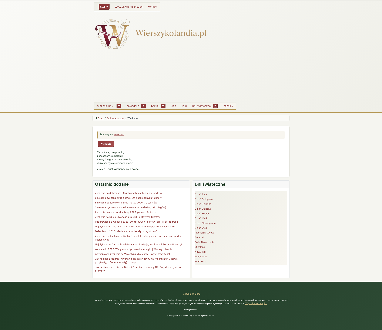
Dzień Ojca (201, 227)
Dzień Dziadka (203, 203)
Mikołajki (200, 246)
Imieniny (228, 105)
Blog (173, 105)
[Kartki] (163, 106)
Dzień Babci (201, 194)
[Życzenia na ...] (119, 106)
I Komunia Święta (204, 232)
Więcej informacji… (256, 303)
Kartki (154, 105)
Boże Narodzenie (204, 242)
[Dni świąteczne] (215, 106)
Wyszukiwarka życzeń (129, 6)
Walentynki (201, 256)
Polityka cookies (191, 293)
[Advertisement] (191, 77)
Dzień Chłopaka (204, 199)
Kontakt (152, 6)
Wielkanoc (119, 134)
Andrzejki (200, 237)
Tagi (184, 105)
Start (103, 6)
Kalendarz (133, 105)
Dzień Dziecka (203, 208)
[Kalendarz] (143, 106)
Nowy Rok (200, 251)
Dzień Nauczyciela (205, 223)
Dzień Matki (201, 218)
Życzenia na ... (105, 105)
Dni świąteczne (201, 105)
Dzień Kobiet (202, 213)
